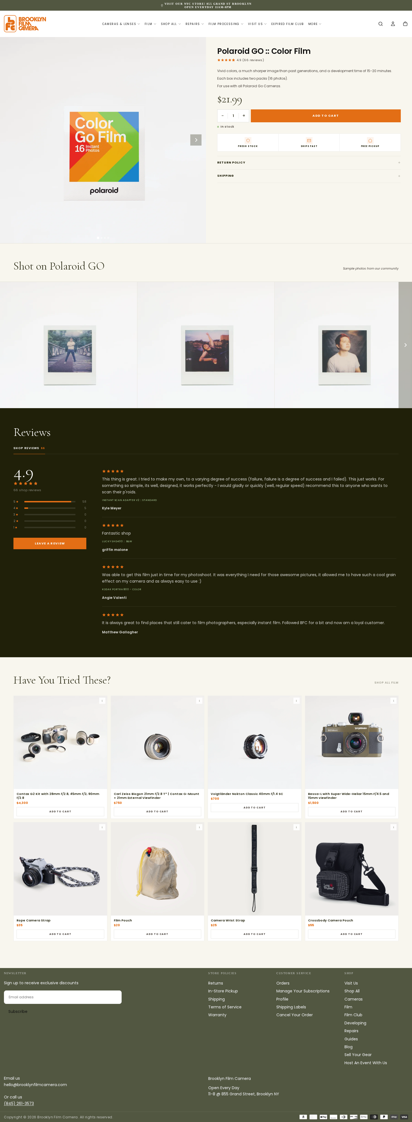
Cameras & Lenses (119, 24)
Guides (351, 1039)
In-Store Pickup (223, 991)
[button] (380, 24)
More (313, 24)
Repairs (193, 24)
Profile (282, 999)
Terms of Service (225, 1007)
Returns (215, 983)
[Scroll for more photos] (405, 345)
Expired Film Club (287, 24)
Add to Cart (60, 811)
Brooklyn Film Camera (229, 1078)
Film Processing (224, 24)
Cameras (353, 999)
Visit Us (255, 24)
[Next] (196, 140)
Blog (348, 1047)
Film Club (353, 1015)
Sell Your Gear (358, 1054)
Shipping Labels (291, 1007)
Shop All (169, 24)
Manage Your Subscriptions (303, 991)
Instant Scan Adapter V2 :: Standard (129, 500)
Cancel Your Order (294, 1015)
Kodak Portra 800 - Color (121, 589)
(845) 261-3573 (19, 1103)
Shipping (225, 176)
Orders (283, 983)
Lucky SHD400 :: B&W (117, 541)
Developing (355, 1023)
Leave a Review (50, 543)
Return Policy (231, 162)
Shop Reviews (29, 448)
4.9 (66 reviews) (250, 60)
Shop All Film (386, 682)
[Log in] (393, 24)
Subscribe (17, 1011)
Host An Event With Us (365, 1063)
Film (148, 24)
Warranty (217, 1015)
